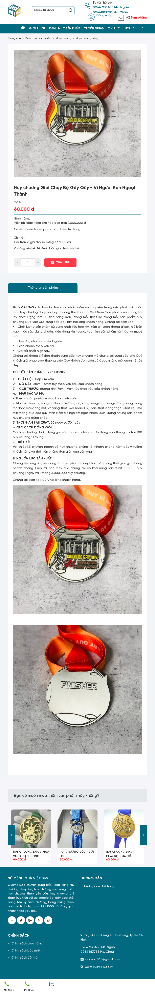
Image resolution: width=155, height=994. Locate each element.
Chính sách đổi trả (25, 957)
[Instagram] (48, 920)
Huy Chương (63, 38)
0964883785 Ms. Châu (110, 12)
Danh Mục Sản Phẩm (64, 28)
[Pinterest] (39, 920)
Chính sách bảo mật (26, 950)
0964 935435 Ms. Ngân (111, 7)
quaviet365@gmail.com (102, 959)
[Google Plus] (30, 920)
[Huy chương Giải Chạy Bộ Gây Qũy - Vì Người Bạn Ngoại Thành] (77, 113)
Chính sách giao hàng (27, 943)
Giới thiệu (37, 28)
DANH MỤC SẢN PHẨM (38, 38)
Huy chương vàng (87, 38)
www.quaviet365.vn (99, 967)
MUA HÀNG (63, 262)
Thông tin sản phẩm (43, 287)
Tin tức (114, 28)
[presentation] (11, 835)
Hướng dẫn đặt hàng (99, 886)
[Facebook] (12, 920)
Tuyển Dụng (94, 28)
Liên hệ (129, 28)
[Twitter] (21, 920)
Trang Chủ (14, 38)
